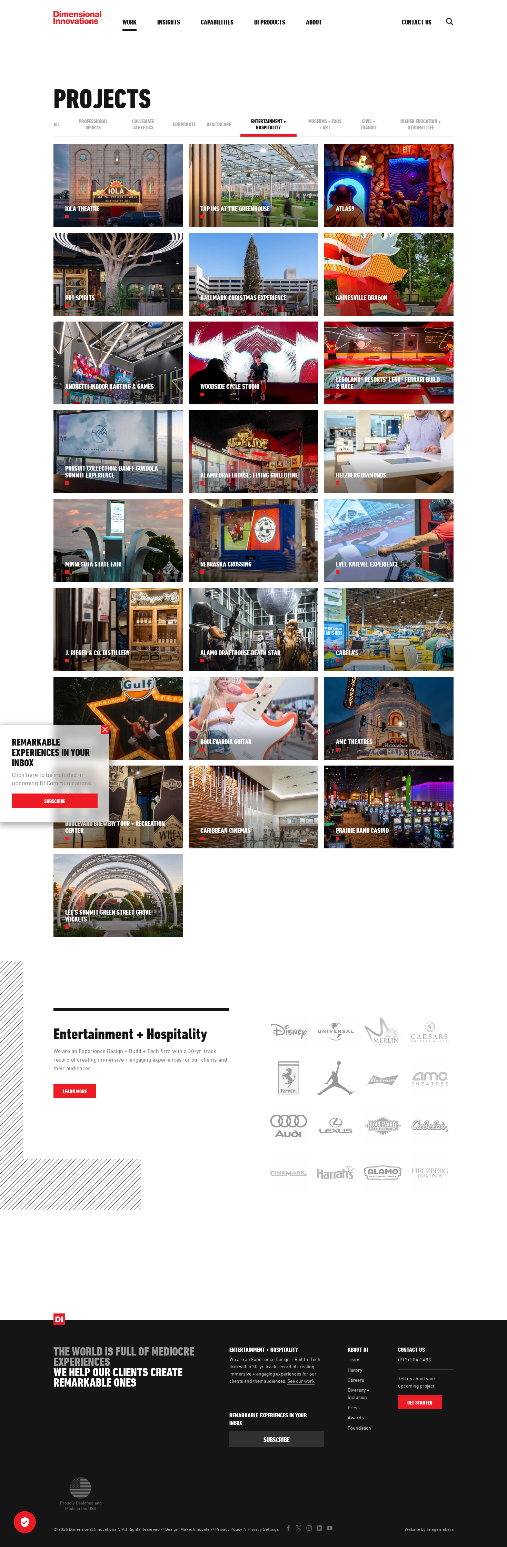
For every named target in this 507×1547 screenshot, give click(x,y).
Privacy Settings (263, 1529)
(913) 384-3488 (414, 1359)
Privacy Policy (228, 1529)
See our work (301, 1381)
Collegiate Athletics (143, 124)
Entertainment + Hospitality (268, 124)
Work (129, 22)
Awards (356, 1417)
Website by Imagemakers (429, 1529)
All (56, 124)
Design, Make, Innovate (187, 1529)
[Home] (79, 17)
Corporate (184, 124)
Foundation (359, 1428)
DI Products (269, 22)
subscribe (277, 1440)
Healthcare (219, 124)
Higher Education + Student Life (420, 124)
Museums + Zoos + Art (324, 124)
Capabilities (217, 22)
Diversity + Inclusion (359, 1393)
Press (354, 1407)
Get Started (420, 1402)
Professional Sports (93, 124)
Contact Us (416, 22)
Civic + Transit (368, 124)
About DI (358, 1349)
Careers (356, 1380)
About (314, 22)
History (355, 1370)
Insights (168, 22)
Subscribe (54, 801)
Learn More (75, 1091)
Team (353, 1359)
